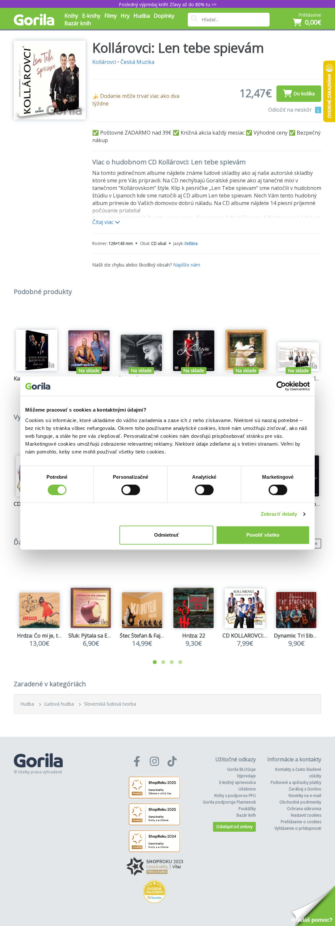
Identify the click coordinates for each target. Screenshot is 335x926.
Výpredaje (246, 776)
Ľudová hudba (59, 704)
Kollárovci (104, 61)
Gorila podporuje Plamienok (229, 802)
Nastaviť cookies (306, 815)
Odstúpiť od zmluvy (234, 826)
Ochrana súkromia (304, 808)
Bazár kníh (77, 23)
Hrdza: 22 (193, 635)
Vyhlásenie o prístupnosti (297, 828)
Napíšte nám (186, 265)
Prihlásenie (309, 15)
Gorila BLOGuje (241, 769)
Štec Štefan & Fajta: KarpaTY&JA (158, 635)
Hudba (27, 704)
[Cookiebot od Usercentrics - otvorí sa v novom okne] (281, 386)
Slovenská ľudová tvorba (110, 704)
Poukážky (247, 808)
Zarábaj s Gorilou (305, 789)
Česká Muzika (137, 61)
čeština (191, 243)
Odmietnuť (166, 535)
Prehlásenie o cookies (301, 821)
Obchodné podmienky (300, 802)
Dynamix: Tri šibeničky (301, 635)
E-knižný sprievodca (237, 782)
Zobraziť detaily (279, 514)
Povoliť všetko (262, 535)
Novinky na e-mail (305, 795)
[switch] (130, 490)
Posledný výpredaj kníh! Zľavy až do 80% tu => (168, 4)
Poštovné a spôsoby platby (296, 782)
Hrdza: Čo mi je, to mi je (45, 635)
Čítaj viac (103, 222)
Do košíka (304, 93)
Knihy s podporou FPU (235, 795)
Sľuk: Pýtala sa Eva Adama (99, 635)
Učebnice (247, 789)
